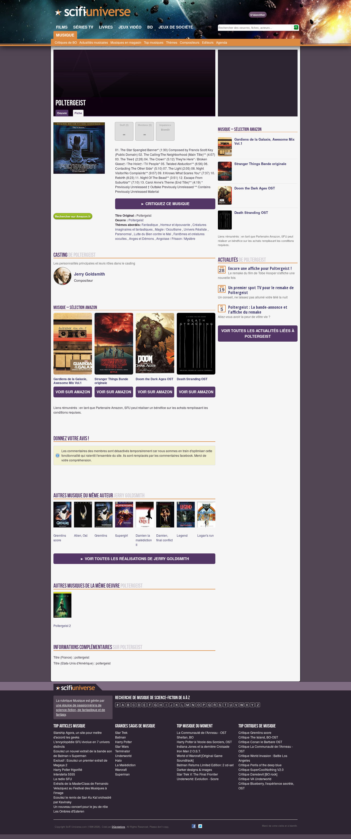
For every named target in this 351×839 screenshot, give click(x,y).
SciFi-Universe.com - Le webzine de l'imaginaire (93, 12)
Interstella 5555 (64, 774)
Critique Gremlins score (254, 732)
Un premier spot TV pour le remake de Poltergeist (261, 290)
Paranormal (123, 234)
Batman (120, 737)
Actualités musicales (93, 42)
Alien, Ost (80, 535)
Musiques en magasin (125, 42)
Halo (118, 760)
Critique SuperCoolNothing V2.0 (261, 769)
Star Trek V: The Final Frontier (197, 774)
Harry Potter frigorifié (67, 769)
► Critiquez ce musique (165, 203)
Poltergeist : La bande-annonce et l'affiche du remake (257, 309)
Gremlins (101, 535)
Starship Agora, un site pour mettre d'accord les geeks (77, 734)
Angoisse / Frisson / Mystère (175, 238)
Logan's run (205, 535)
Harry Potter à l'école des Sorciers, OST (204, 742)
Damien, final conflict (164, 537)
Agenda (221, 42)
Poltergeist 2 (62, 625)
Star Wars (122, 746)
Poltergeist (71, 103)
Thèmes (171, 42)
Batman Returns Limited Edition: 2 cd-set (205, 765)
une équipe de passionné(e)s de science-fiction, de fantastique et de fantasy (80, 709)
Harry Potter (123, 742)
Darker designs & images (194, 769)
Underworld (123, 755)
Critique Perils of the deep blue (260, 765)
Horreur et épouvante (175, 224)
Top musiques (153, 42)
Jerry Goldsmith (89, 274)
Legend (182, 535)
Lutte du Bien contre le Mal (152, 234)
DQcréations (118, 826)
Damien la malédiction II (144, 540)
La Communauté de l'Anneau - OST (201, 732)
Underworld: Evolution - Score (198, 779)
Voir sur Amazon (73, 391)
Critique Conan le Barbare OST (260, 742)
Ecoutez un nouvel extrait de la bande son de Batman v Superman (82, 753)
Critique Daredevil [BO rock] (257, 774)
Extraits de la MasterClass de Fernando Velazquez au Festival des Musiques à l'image (80, 788)
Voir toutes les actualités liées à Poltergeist (257, 333)
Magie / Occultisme (168, 229)
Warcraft (121, 769)
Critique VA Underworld (254, 779)
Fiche (78, 113)
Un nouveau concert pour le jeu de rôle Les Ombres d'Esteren (80, 808)
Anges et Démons (141, 238)
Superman (122, 774)
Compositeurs (189, 42)
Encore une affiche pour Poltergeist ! (260, 268)
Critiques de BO (66, 42)
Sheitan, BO (185, 737)
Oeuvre (62, 113)
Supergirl (121, 535)
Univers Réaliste (195, 229)
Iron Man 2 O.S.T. (189, 751)
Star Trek (121, 732)
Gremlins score (59, 537)
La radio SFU (62, 779)
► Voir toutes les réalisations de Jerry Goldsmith (134, 558)
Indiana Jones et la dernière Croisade (203, 746)
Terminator (122, 751)
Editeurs (208, 42)
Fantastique (150, 224)
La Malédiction (125, 765)
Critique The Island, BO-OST (258, 737)
